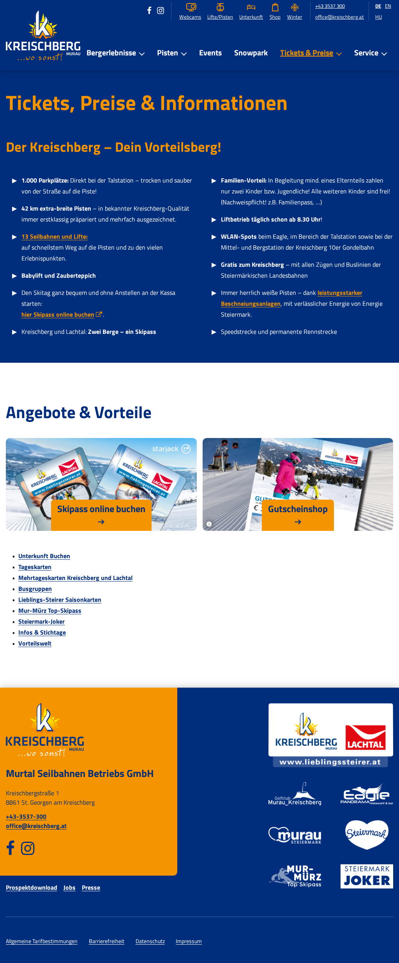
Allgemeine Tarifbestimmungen (42, 941)
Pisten (167, 52)
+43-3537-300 (26, 816)
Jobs (70, 887)
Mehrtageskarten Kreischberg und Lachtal (75, 577)
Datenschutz (150, 941)
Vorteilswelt (34, 643)
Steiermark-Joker (41, 621)
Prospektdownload (31, 887)
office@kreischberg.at (339, 17)
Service (366, 52)
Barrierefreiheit (106, 941)
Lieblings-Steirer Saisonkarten (59, 599)
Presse (91, 887)
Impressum (189, 941)
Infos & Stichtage (42, 632)
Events (210, 52)
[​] (10, 848)
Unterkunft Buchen (44, 555)
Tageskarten (34, 566)
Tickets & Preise (306, 52)
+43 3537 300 (330, 6)
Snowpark (251, 52)
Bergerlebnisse (111, 52)
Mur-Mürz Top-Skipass (49, 610)
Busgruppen (35, 588)
